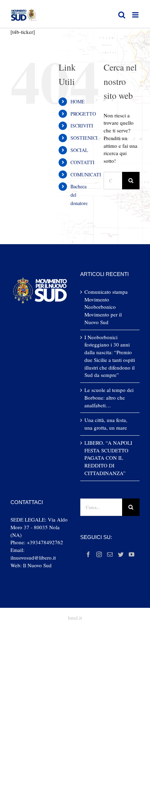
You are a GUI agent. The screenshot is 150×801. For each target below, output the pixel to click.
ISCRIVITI (81, 125)
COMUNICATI (85, 174)
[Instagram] (99, 554)
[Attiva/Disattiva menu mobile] (136, 15)
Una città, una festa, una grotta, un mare (105, 423)
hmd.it (75, 617)
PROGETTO (83, 113)
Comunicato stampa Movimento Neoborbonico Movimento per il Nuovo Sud (106, 307)
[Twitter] (120, 554)
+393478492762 (45, 542)
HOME (77, 101)
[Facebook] (88, 554)
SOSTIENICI (84, 137)
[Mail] (110, 554)
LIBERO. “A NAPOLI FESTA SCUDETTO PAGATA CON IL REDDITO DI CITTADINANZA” (108, 457)
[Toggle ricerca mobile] (121, 15)
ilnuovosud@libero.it (33, 557)
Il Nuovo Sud (37, 565)
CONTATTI (82, 162)
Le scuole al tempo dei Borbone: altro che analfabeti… (109, 397)
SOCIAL (79, 150)
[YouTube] (131, 554)
